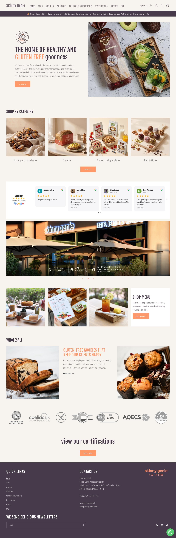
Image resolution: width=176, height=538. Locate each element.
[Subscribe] (83, 525)
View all (88, 169)
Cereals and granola (107, 160)
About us (9, 487)
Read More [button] (74, 207)
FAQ (7, 508)
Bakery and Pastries (24, 160)
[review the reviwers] (62, 190)
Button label (88, 453)
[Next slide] (93, 278)
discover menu (141, 316)
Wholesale (9, 491)
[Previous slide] (82, 278)
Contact (8, 504)
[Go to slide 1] (98, 212)
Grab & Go (148, 160)
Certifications (10, 500)
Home (8, 478)
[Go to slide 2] (100, 212)
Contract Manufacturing (14, 495)
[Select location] (151, 5)
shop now (22, 84)
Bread (65, 160)
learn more (67, 373)
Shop (8, 482)
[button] (156, 5)
